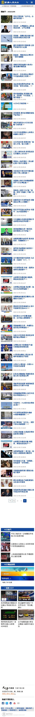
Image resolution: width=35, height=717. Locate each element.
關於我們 (29, 708)
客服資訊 (4, 710)
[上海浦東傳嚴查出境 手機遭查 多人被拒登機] (5, 557)
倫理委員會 (22, 710)
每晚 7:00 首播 (7, 582)
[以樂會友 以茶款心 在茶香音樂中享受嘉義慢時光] (5, 547)
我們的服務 (20, 708)
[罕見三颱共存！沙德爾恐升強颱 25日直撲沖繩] (5, 536)
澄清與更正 (13, 710)
